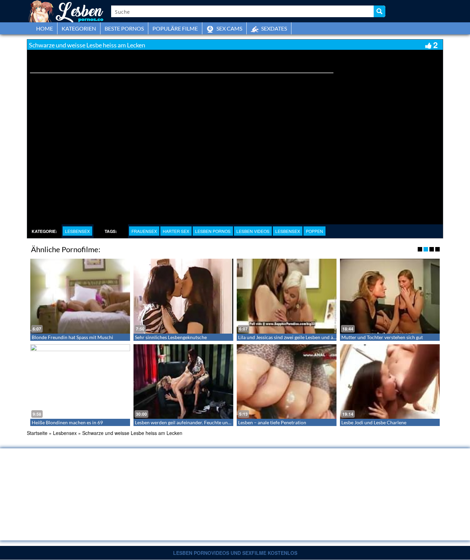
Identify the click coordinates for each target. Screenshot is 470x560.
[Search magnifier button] (379, 11)
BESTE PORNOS (124, 28)
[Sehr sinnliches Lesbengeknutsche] (183, 296)
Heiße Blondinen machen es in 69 (67, 422)
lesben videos (252, 231)
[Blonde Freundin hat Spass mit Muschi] (80, 296)
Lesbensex (77, 231)
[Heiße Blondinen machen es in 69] (80, 381)
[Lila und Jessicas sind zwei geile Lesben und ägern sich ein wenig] (287, 296)
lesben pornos (213, 231)
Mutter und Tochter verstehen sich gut (382, 337)
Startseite (37, 432)
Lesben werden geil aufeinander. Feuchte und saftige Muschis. (200, 422)
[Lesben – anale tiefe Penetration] (287, 381)
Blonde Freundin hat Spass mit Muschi (72, 337)
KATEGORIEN (79, 28)
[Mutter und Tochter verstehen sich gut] (390, 296)
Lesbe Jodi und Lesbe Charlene (373, 422)
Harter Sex (176, 231)
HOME (44, 28)
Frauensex (144, 231)
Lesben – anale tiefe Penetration (272, 422)
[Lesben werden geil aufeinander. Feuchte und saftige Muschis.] (183, 381)
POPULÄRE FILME (175, 28)
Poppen (314, 231)
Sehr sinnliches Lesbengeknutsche (171, 337)
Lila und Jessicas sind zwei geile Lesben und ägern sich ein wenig (306, 337)
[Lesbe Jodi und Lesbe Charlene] (390, 381)
